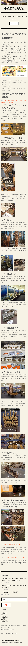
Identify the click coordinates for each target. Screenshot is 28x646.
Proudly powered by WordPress (10, 640)
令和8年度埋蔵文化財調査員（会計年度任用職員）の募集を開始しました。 (13, 579)
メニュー (13, 23)
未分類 (3, 619)
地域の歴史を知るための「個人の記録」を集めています (14, 586)
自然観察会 (4, 621)
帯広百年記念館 (14, 8)
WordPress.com (18, 642)
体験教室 (4, 613)
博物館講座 (4, 617)
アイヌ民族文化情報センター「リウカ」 (15, 557)
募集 (2, 615)
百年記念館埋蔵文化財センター (12, 544)
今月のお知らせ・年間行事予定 (10, 592)
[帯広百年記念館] (14, 2)
